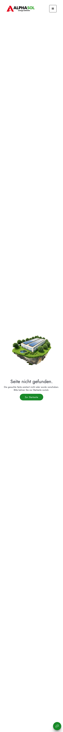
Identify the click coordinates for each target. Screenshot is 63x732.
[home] (20, 9)
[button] (53, 8)
